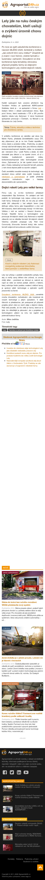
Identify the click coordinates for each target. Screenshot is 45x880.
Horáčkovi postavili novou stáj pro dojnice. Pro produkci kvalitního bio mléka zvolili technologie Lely (24, 355)
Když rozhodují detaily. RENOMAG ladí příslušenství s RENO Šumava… (29, 835)
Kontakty (11, 859)
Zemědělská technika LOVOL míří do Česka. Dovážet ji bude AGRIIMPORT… (29, 808)
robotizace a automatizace (13, 176)
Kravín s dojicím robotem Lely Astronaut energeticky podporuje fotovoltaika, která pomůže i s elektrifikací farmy (22, 266)
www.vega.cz (26, 876)
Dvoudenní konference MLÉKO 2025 (19, 294)
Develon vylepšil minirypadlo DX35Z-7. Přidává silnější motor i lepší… (29, 824)
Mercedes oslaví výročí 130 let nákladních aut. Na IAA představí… (28, 845)
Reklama (19, 859)
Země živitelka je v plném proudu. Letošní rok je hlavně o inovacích (28, 786)
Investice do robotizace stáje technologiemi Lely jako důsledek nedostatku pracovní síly (25, 349)
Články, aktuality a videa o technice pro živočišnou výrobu (22, 128)
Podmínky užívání (31, 859)
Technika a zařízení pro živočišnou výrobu (24, 330)
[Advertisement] (22, 465)
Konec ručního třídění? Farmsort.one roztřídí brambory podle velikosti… (29, 796)
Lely (39, 108)
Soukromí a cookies (30, 861)
